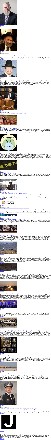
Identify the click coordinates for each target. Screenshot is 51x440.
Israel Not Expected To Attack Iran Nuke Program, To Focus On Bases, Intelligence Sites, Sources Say (16, 256)
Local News (2, 25)
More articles (2, 439)
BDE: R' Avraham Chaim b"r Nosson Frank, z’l (7, 54)
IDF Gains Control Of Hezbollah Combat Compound (8, 273)
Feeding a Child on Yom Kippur (5, 79)
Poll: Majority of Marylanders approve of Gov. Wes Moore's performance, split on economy (14, 208)
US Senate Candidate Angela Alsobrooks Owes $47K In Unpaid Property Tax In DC (13, 193)
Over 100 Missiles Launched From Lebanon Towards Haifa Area (10, 293)
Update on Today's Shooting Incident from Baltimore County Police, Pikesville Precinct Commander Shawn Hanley (18, 408)
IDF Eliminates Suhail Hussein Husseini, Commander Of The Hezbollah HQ (12, 219)
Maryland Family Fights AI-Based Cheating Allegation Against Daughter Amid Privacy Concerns (15, 153)
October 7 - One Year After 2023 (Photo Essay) (7, 235)
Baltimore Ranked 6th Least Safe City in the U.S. (8, 173)
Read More (2, 28)
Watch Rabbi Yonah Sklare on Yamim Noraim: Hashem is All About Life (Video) (13, 113)
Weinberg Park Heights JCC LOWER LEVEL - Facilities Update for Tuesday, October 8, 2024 (15, 433)
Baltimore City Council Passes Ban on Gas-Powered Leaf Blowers (10, 128)
